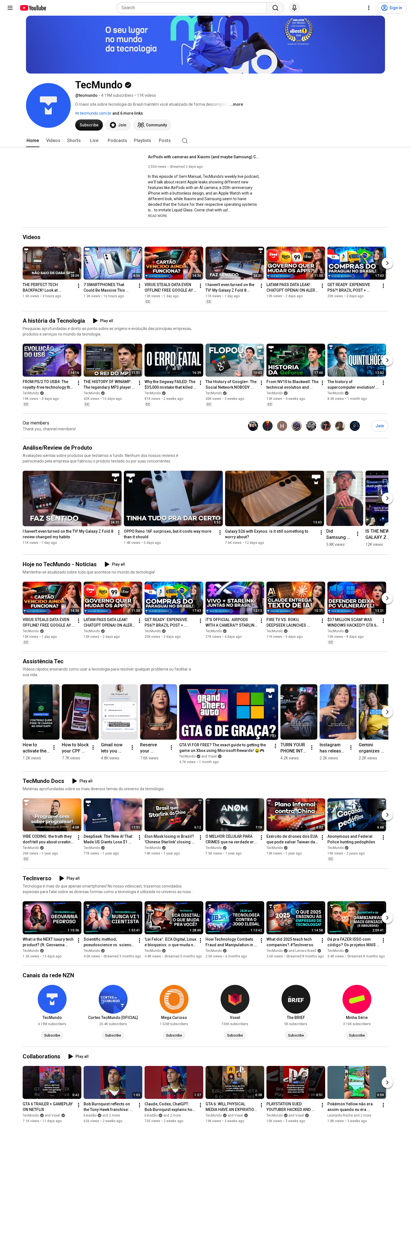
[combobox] (193, 7)
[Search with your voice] (294, 7)
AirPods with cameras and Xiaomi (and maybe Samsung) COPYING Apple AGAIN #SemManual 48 (204, 157)
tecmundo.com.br (95, 113)
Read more (157, 216)
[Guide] (10, 7)
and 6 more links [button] (127, 113)
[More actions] (78, 285)
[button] (157, 215)
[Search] (275, 7)
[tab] (32, 140)
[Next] (387, 263)
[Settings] (368, 7)
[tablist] (205, 140)
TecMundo (31, 393)
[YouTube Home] (33, 8)
